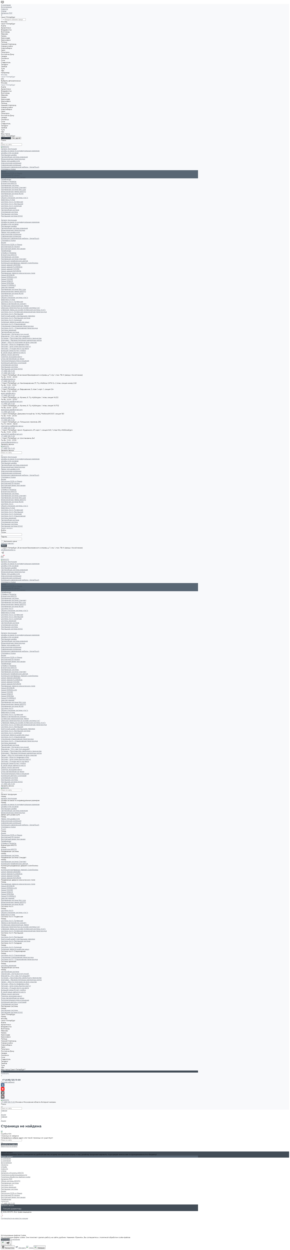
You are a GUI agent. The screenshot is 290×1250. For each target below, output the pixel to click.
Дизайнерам (6, 251)
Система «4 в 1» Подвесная (12, 202)
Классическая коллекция (11, 163)
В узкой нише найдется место (13, 353)
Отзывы (4, 1167)
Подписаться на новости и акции (14, 1218)
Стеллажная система (9, 212)
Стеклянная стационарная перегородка (17, 326)
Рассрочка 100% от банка (11, 173)
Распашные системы (9, 214)
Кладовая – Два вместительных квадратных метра (21, 340)
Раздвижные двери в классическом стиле (18, 273)
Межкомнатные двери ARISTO (13, 192)
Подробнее (15, 1239)
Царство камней (7, 287)
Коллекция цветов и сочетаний (13, 363)
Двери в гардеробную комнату (13, 304)
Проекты (4, 1165)
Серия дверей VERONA (10, 265)
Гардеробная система (10, 210)
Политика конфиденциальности (14, 1175)
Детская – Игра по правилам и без (15, 344)
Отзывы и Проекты (8, 253)
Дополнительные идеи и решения (15, 361)
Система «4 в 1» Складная (11, 206)
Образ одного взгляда (10, 355)
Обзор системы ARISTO (10, 1181)
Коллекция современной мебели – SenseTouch (20, 167)
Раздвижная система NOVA (12, 194)
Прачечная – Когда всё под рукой (15, 334)
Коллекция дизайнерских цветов (14, 261)
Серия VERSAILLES (9, 277)
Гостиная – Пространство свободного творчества (21, 338)
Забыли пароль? (7, 543)
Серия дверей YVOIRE (10, 269)
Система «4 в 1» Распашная (12, 204)
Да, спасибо (6, 138)
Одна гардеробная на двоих (12, 359)
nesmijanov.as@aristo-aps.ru (12, 426)
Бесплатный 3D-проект (10, 175)
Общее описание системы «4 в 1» (14, 198)
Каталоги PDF (6, 13)
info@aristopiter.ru (8, 379)
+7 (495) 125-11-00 (8, 371)
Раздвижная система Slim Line (13, 190)
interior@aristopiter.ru (9, 442)
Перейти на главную (9, 1144)
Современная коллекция (11, 165)
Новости (4, 9)
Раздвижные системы (10, 185)
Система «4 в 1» (7, 196)
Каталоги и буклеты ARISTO (12, 1173)
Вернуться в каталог (9, 1146)
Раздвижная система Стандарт (13, 187)
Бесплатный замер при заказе (13, 177)
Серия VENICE (7, 281)
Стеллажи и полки (8, 169)
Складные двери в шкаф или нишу (15, 322)
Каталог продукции (9, 220)
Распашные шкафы (9, 155)
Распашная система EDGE (12, 216)
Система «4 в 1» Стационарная (13, 324)
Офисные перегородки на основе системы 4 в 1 (20, 308)
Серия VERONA (7, 283)
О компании (6, 5)
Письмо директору (12, 1209)
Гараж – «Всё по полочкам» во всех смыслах (19, 342)
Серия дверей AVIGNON (11, 271)
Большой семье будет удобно (13, 351)
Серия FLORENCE (8, 285)
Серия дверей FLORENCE (11, 267)
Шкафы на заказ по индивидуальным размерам (20, 151)
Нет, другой (16, 138)
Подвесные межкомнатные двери (15, 306)
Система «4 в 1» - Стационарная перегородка (19, 328)
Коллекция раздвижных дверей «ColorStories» (19, 263)
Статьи (3, 11)
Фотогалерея (6, 7)
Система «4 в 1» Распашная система (15, 318)
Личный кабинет (8, 1082)
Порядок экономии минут (11, 357)
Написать (5, 1201)
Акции (3, 243)
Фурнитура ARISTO (9, 255)
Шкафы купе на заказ (9, 153)
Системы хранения (8, 208)
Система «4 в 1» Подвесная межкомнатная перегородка (24, 312)
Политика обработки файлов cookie (15, 1177)
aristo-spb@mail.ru (8, 393)
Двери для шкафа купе (10, 161)
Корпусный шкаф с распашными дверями (18, 316)
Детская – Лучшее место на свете (15, 349)
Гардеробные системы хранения (14, 157)
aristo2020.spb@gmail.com (12, 402)
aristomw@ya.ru (7, 418)
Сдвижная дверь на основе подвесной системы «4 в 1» (23, 310)
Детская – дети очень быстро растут (16, 346)
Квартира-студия (8, 200)
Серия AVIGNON (7, 275)
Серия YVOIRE (7, 279)
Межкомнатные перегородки (13, 159)
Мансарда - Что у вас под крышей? (15, 336)
